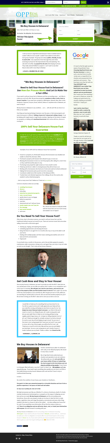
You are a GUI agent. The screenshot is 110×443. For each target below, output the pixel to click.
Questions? (62, 15)
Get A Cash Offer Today (51, 15)
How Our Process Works (33, 90)
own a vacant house (26, 195)
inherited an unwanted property (29, 193)
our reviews (48, 180)
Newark (47, 414)
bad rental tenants (25, 209)
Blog (23, 435)
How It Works (71, 15)
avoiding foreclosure (26, 187)
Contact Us (90, 6)
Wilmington (20, 414)
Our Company (82, 6)
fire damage (23, 207)
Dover (24, 418)
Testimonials (79, 15)
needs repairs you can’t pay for (29, 205)
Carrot (76, 441)
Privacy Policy (28, 435)
